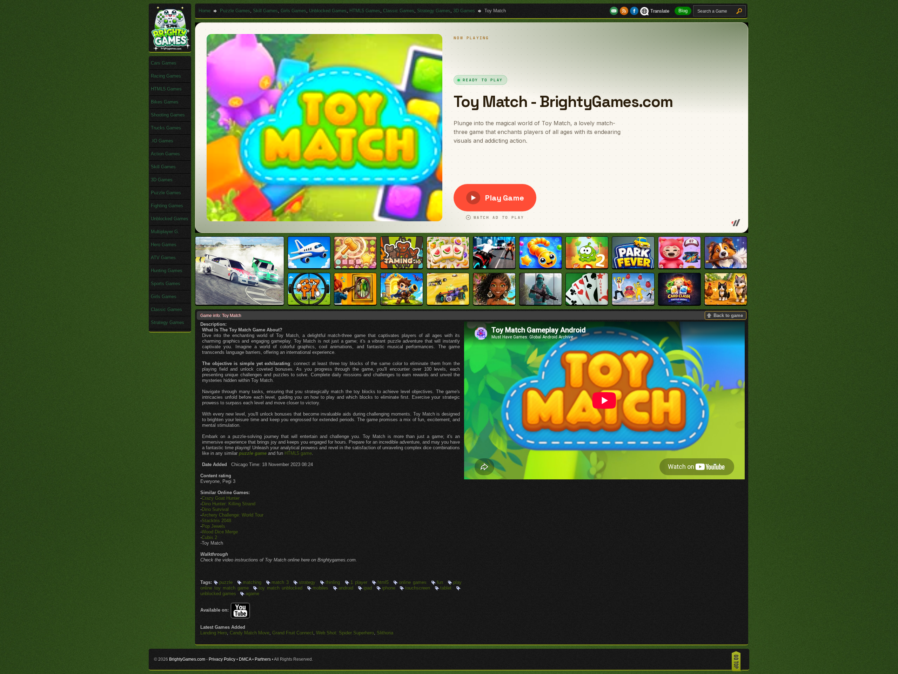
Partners (263, 659)
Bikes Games (165, 102)
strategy (307, 582)
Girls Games (293, 10)
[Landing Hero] (309, 266)
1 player (358, 582)
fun (440, 582)
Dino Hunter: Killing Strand (228, 503)
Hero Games (163, 244)
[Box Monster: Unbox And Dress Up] (679, 266)
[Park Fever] (633, 266)
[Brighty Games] (170, 49)
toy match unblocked (280, 588)
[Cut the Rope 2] (587, 266)
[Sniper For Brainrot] (309, 303)
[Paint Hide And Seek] (355, 303)
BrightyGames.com (187, 659)
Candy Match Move (249, 632)
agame (252, 593)
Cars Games (163, 63)
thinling (333, 582)
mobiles (320, 588)
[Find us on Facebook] (634, 11)
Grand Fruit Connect (292, 632)
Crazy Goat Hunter (221, 498)
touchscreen (417, 588)
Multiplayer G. (165, 231)
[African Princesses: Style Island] (494, 303)
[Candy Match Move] (355, 266)
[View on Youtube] (240, 610)
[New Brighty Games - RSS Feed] (625, 11)
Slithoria (385, 632)
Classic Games (398, 10)
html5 (383, 582)
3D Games (464, 10)
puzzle (226, 582)
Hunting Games (166, 270)
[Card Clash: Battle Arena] (679, 303)
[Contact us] (615, 11)
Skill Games (265, 10)
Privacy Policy (222, 659)
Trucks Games (166, 127)
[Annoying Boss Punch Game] (633, 303)
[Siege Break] (402, 303)
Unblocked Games (328, 10)
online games (413, 582)
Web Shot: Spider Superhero (345, 632)
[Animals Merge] (726, 303)
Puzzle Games (235, 10)
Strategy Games (433, 10)
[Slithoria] (541, 266)
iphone (388, 588)
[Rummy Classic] (587, 303)
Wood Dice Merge (220, 531)
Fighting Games (167, 205)
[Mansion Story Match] (726, 266)
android (346, 588)
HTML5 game (298, 453)
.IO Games (162, 140)
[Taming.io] (402, 266)
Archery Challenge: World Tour (232, 515)
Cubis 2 (209, 537)
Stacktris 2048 (216, 520)
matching (252, 582)
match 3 (280, 582)
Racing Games (166, 76)
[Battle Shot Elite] (541, 303)
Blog (683, 10)
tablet (445, 588)
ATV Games (163, 257)
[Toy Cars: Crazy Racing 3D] (448, 303)
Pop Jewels (213, 526)
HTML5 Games (364, 10)
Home (204, 10)
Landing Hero (213, 632)
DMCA (245, 659)
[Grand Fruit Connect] (448, 266)
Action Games (165, 153)
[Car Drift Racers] (239, 303)
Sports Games (165, 283)
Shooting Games (168, 114)
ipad (367, 588)
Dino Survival (215, 509)
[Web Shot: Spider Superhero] (494, 266)
